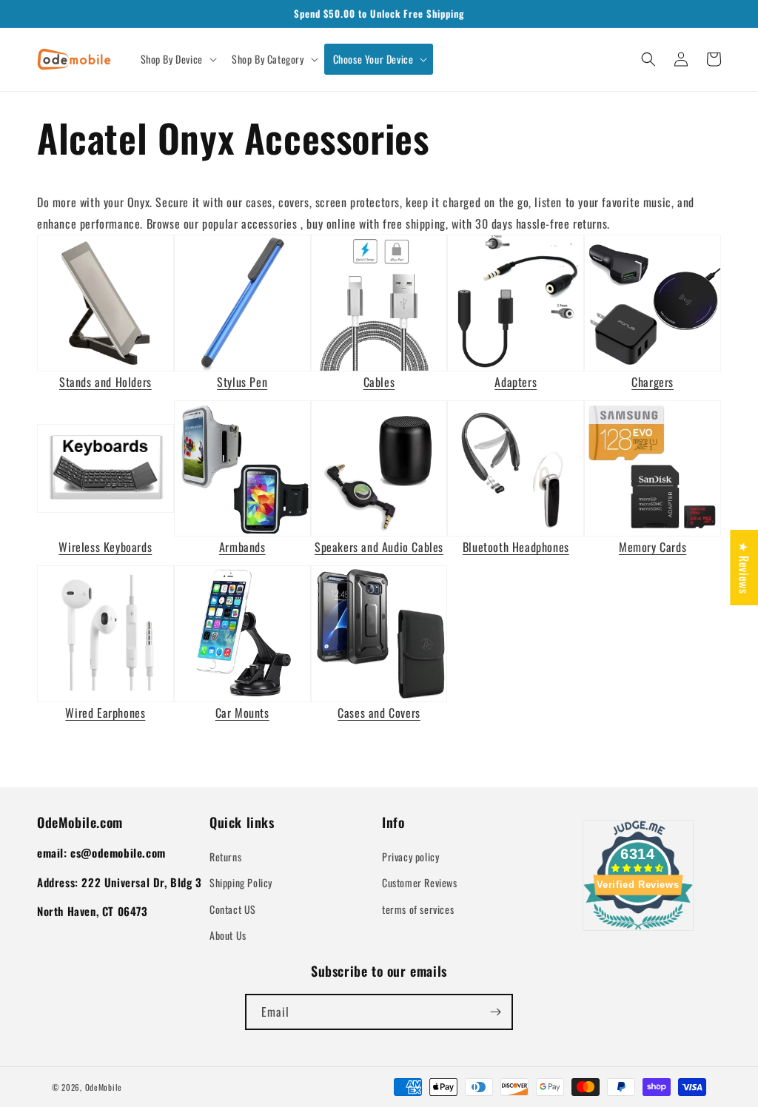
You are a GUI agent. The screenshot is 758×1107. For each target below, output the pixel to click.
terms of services (418, 909)
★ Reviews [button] (744, 567)
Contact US (232, 909)
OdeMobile (103, 1087)
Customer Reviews (419, 882)
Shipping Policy (240, 882)
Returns (225, 856)
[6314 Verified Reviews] (638, 932)
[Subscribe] (495, 1012)
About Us (227, 935)
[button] (177, 59)
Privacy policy (410, 856)
